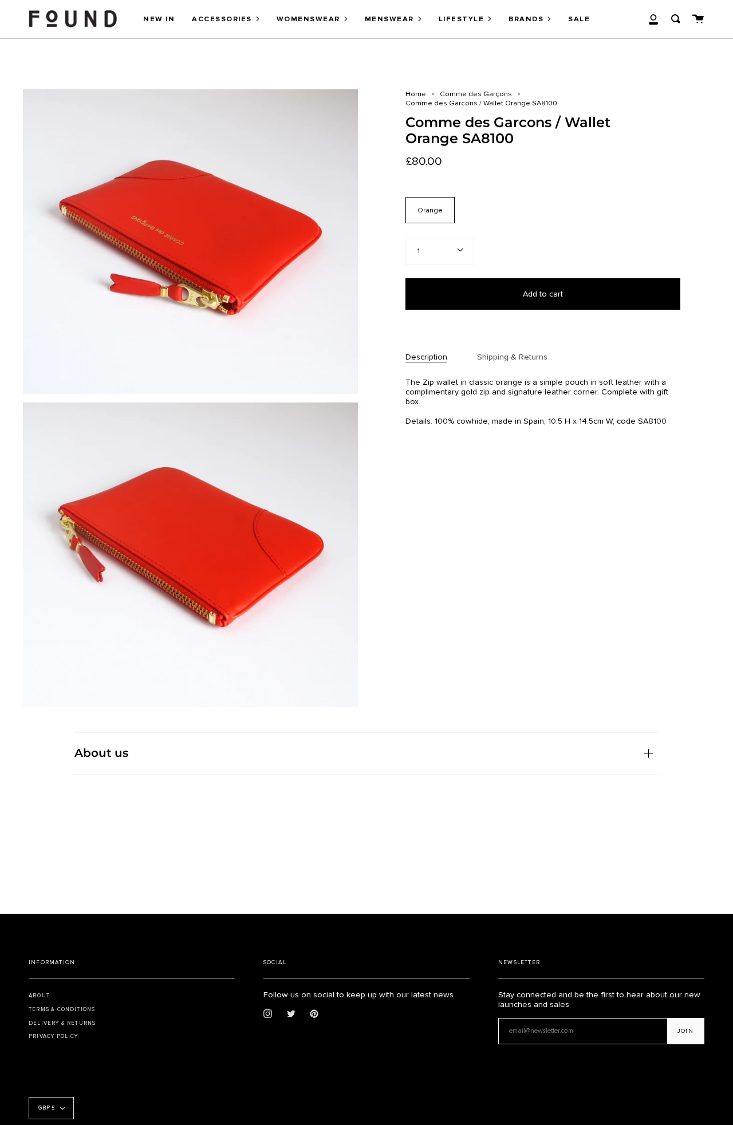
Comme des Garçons (476, 93)
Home (415, 93)
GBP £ (46, 1108)
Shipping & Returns (512, 357)
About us (101, 753)
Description (426, 357)
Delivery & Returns (62, 1023)
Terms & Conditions (62, 1009)
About (39, 995)
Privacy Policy (53, 1036)
